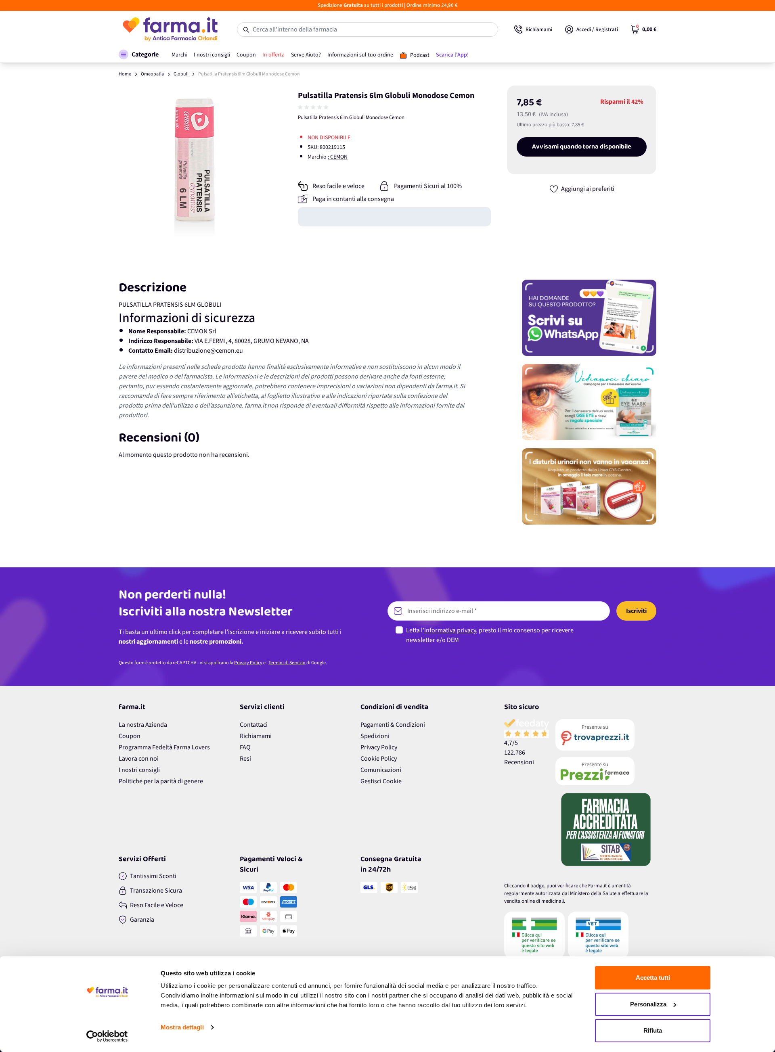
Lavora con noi (139, 758)
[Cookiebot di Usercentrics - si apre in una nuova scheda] (107, 1036)
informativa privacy (450, 630)
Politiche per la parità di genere (161, 781)
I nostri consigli (139, 769)
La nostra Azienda (143, 724)
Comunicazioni (380, 769)
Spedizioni (375, 736)
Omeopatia (152, 74)
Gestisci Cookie (381, 781)
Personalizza (648, 1004)
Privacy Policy (248, 662)
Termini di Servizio (287, 662)
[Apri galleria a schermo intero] (194, 161)
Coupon (129, 736)
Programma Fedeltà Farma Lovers (164, 747)
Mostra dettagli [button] (182, 1027)
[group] (314, 107)
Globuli (181, 74)
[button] (139, 54)
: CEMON (338, 157)
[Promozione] (589, 318)
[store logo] (170, 29)
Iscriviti (636, 611)
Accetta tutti (653, 977)
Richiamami (256, 736)
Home (125, 74)
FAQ (245, 747)
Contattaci (254, 724)
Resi (245, 758)
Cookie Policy (378, 758)
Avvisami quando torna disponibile (581, 147)
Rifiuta (652, 1030)
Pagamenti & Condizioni (392, 724)
